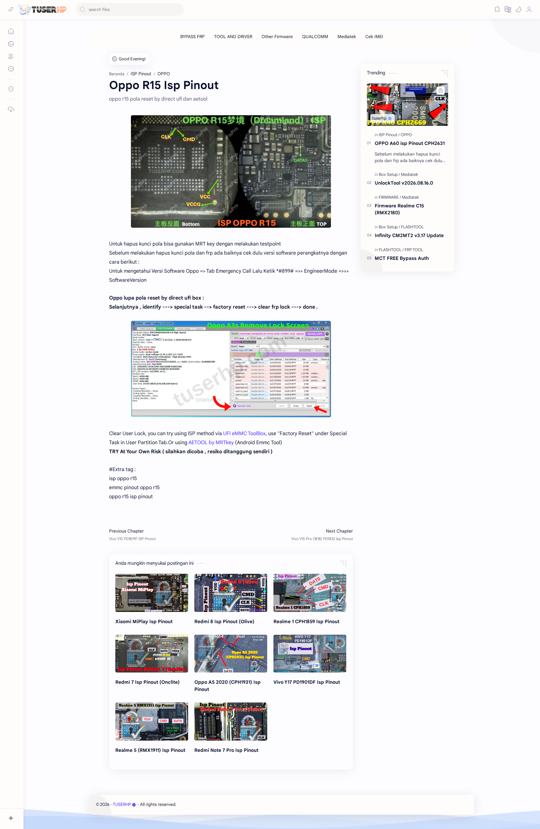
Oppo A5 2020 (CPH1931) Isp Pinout (227, 685)
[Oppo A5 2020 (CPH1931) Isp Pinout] (230, 654)
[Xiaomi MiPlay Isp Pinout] (151, 593)
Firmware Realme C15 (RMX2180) (399, 209)
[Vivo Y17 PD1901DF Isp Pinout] (309, 654)
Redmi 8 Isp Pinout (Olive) (224, 621)
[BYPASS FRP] (192, 36)
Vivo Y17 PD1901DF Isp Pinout (306, 682)
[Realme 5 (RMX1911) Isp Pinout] (151, 721)
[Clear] (178, 9)
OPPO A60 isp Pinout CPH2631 (410, 143)
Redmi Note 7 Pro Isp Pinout (226, 750)
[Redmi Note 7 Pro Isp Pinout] (230, 721)
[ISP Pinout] (389, 134)
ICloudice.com (211, 804)
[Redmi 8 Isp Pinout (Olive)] (230, 593)
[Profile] (529, 9)
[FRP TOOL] (414, 249)
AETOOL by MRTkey (211, 442)
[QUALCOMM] (315, 36)
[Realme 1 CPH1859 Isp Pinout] (309, 593)
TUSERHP (122, 804)
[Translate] (507, 9)
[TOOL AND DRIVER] (233, 36)
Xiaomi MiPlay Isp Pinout (143, 621)
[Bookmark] (497, 9)
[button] (518, 9)
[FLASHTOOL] (412, 227)
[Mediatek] (347, 36)
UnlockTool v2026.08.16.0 (404, 183)
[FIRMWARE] (390, 197)
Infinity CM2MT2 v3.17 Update (409, 235)
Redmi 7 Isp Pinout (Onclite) (147, 682)
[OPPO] (406, 134)
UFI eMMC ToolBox (244, 433)
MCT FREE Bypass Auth (402, 258)
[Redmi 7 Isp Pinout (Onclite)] (151, 654)
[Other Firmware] (277, 36)
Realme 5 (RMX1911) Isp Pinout (150, 750)
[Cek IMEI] (374, 36)
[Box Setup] (389, 174)
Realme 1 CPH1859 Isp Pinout (306, 621)
